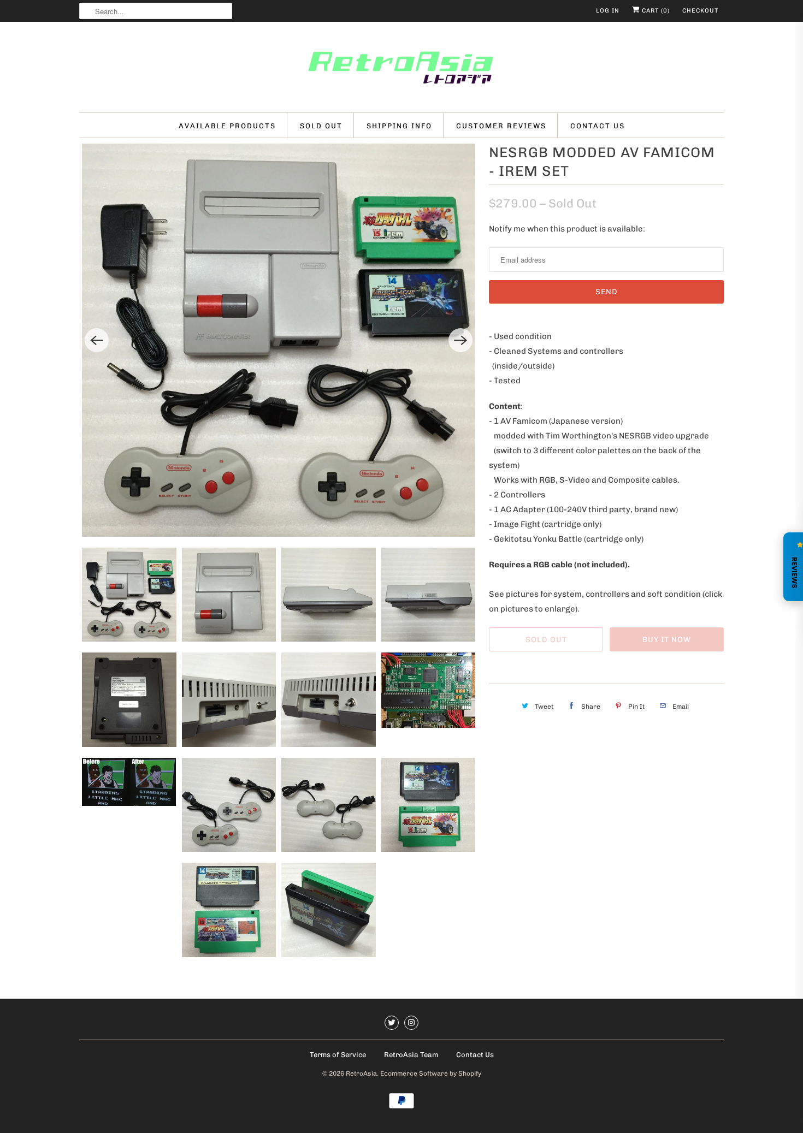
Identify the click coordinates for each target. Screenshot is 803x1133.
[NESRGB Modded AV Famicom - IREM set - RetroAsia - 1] (278, 340)
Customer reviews (501, 126)
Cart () (655, 10)
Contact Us (597, 126)
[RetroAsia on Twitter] (392, 1023)
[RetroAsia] (401, 70)
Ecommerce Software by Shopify (430, 1073)
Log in (607, 10)
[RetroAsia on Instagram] (411, 1023)
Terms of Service (338, 1055)
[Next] (460, 340)
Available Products (227, 126)
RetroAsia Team (411, 1055)
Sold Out (321, 126)
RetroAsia (361, 1073)
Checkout (700, 10)
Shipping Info (399, 126)
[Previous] (97, 340)
